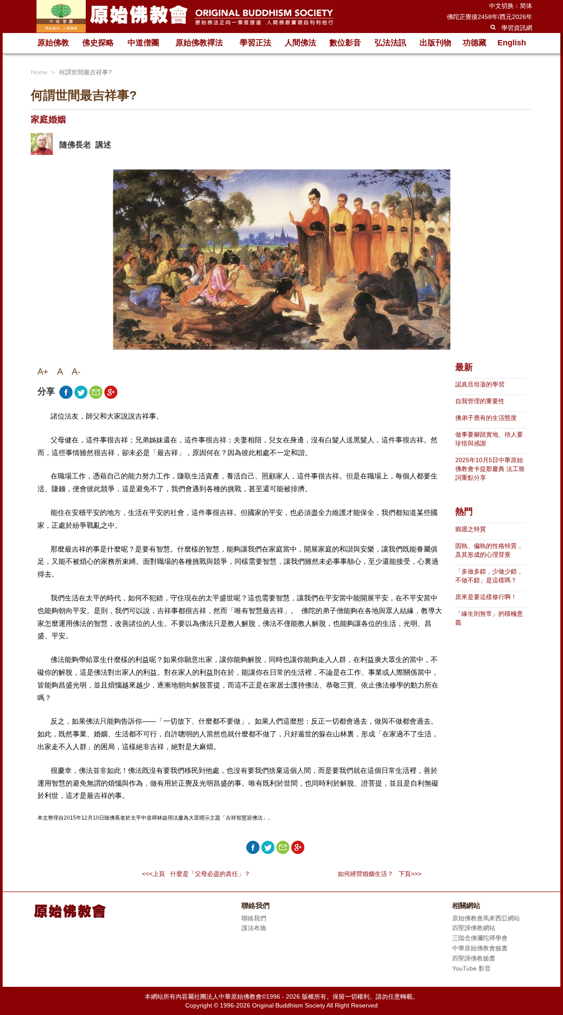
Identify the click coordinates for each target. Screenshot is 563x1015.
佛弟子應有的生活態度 (486, 417)
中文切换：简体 (510, 5)
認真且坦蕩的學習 (480, 384)
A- (76, 371)
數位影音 (345, 42)
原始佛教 (53, 42)
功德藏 (474, 42)
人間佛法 (300, 42)
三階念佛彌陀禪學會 (480, 937)
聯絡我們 (253, 918)
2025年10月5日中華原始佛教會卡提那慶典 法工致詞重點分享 (490, 468)
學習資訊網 (516, 27)
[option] (42, 144)
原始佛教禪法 (199, 42)
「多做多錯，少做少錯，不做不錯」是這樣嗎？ (489, 576)
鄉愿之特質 (470, 529)
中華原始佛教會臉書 (480, 948)
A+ (42, 371)
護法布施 (253, 927)
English (511, 42)
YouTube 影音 (471, 968)
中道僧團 (143, 42)
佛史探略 (98, 42)
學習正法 (255, 42)
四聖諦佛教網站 (473, 927)
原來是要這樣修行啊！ (486, 596)
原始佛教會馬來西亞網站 (486, 918)
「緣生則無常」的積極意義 (489, 618)
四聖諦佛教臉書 (473, 958)
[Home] (185, 16)
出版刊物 (435, 42)
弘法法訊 (390, 42)
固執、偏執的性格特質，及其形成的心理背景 (489, 550)
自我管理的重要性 (480, 401)
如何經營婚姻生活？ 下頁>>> (379, 873)
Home (39, 72)
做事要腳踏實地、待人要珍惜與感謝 (489, 439)
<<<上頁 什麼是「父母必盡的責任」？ (196, 873)
